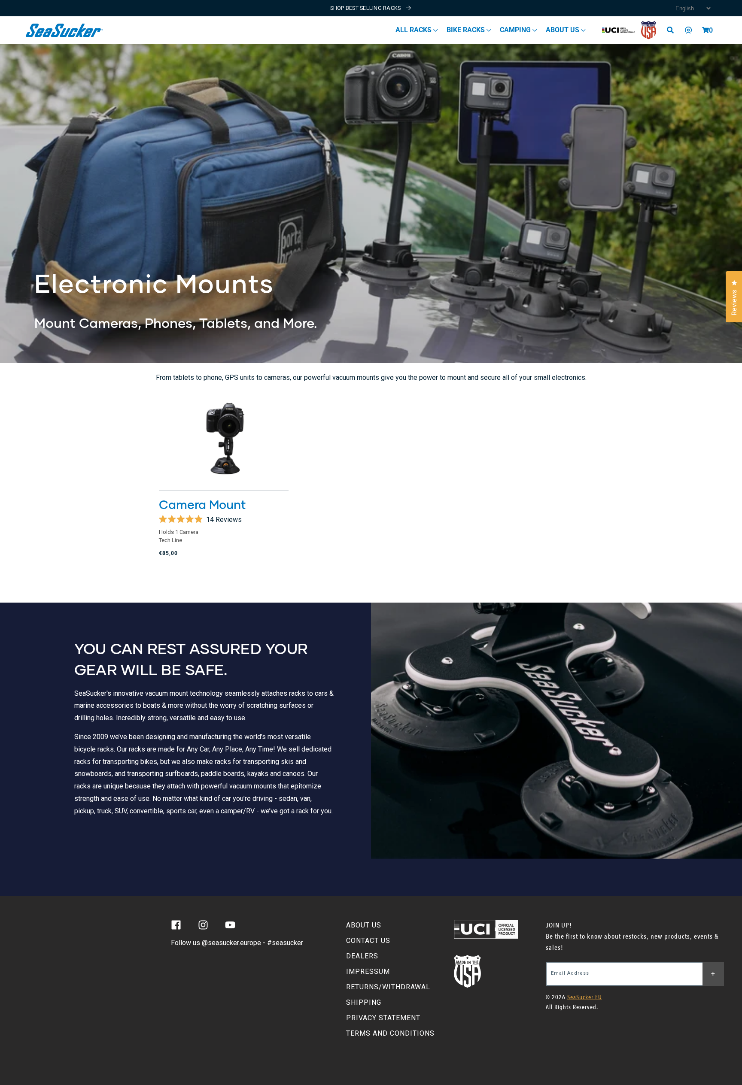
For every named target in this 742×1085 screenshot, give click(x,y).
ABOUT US (363, 925)
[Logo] (64, 30)
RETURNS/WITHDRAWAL (388, 987)
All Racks (414, 30)
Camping (516, 30)
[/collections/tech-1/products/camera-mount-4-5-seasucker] (224, 439)
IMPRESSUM (368, 971)
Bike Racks (467, 30)
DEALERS (362, 956)
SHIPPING (363, 1002)
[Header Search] (673, 30)
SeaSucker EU (584, 997)
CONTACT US (368, 940)
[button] (705, 30)
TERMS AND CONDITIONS (390, 1033)
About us (563, 30)
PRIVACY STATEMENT (383, 1018)
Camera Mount (202, 504)
